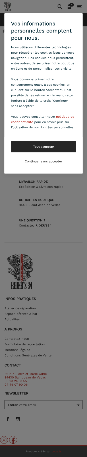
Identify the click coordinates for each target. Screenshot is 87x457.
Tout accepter (43, 147)
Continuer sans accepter (43, 161)
